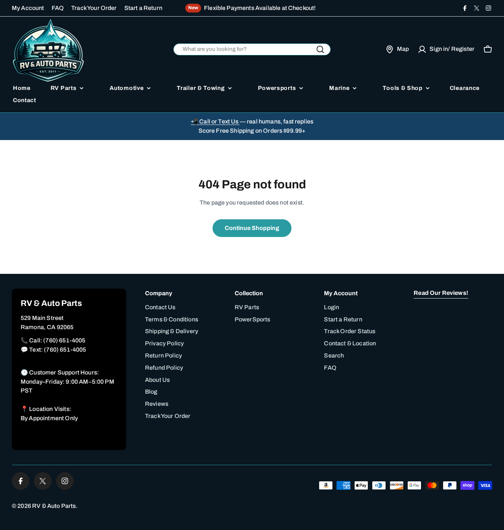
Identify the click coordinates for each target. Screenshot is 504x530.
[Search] (320, 49)
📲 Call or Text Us (215, 121)
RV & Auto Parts (54, 506)
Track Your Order (94, 8)
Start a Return (143, 8)
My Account (28, 8)
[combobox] (252, 49)
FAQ (58, 8)
